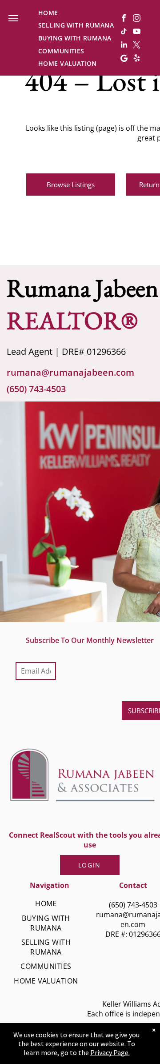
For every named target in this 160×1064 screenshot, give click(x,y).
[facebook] (123, 19)
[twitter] (136, 45)
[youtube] (136, 32)
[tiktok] (123, 32)
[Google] (123, 59)
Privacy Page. (110, 1052)
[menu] (13, 18)
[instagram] (136, 19)
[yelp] (136, 59)
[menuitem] (48, 12)
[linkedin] (123, 45)
